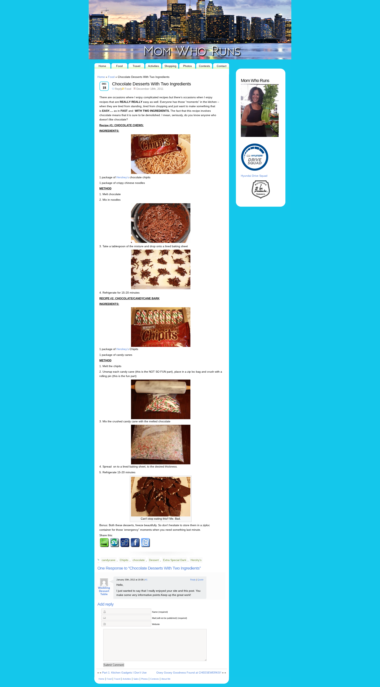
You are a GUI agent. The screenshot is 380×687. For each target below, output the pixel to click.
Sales (136, 679)
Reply (118, 88)
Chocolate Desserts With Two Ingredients (151, 83)
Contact (221, 66)
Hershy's (196, 560)
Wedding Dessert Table (104, 591)
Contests (204, 66)
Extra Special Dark (174, 560)
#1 (146, 579)
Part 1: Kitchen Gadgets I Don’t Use (124, 672)
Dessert (154, 560)
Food (119, 66)
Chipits (124, 560)
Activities (153, 66)
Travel (136, 66)
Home (102, 66)
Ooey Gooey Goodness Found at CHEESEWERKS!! (188, 672)
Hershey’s (122, 177)
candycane (108, 560)
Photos (187, 66)
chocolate (139, 560)
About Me (165, 679)
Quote (200, 579)
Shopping (170, 66)
